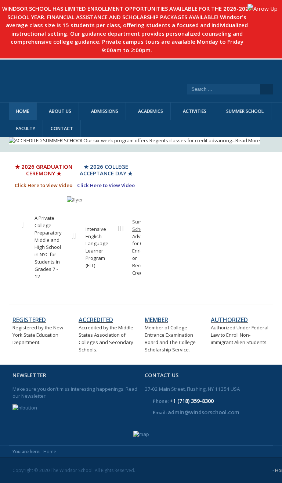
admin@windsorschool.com (203, 412)
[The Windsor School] (122, 80)
